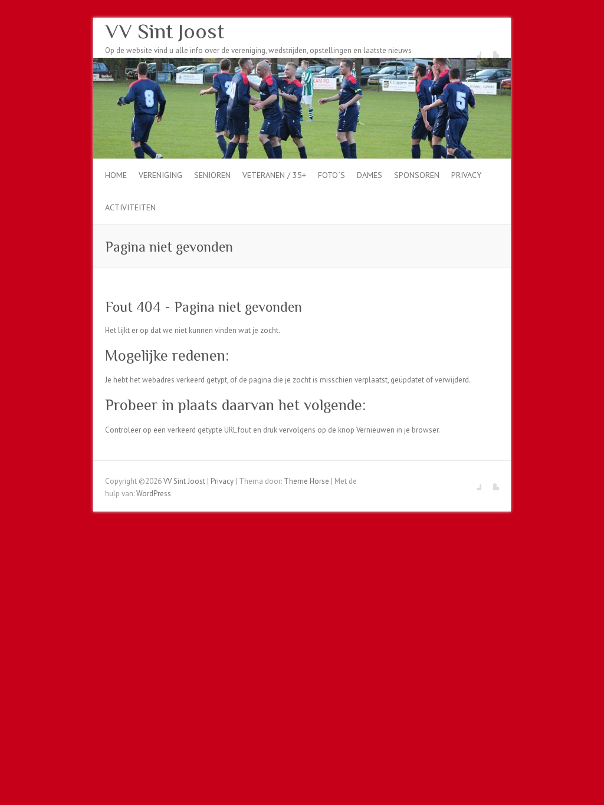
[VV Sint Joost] (302, 63)
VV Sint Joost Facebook (472, 49)
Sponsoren (416, 175)
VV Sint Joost (164, 31)
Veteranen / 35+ (274, 175)
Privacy (466, 175)
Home (116, 175)
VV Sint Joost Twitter (490, 49)
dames (369, 175)
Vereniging (160, 175)
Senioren (212, 175)
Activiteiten (130, 207)
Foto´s (331, 175)
